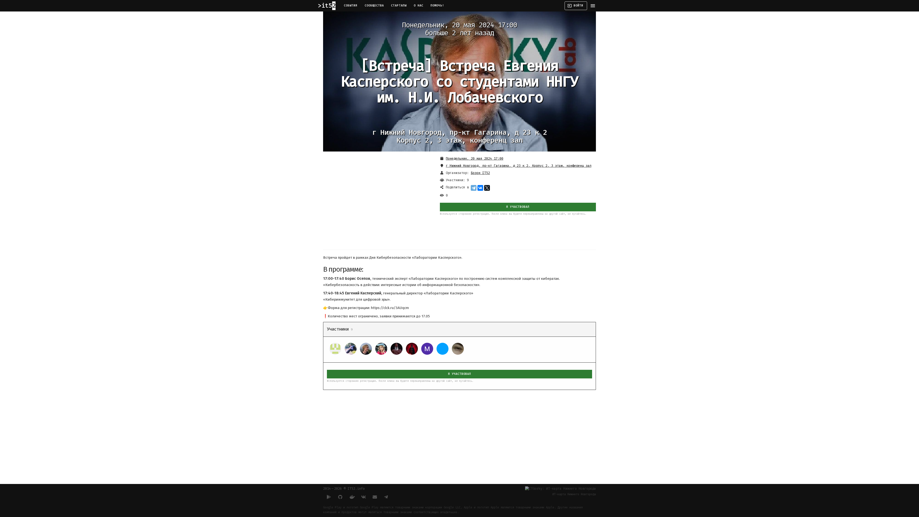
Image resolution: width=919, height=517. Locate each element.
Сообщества (374, 5)
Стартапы (399, 5)
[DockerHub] (352, 497)
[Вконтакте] (363, 497)
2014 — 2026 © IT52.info (344, 489)
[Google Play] (329, 497)
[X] (487, 188)
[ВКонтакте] (480, 188)
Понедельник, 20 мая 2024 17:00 (474, 159)
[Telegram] (473, 188)
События (351, 5)
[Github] (340, 497)
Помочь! (437, 5)
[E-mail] (375, 497)
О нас (418, 5)
